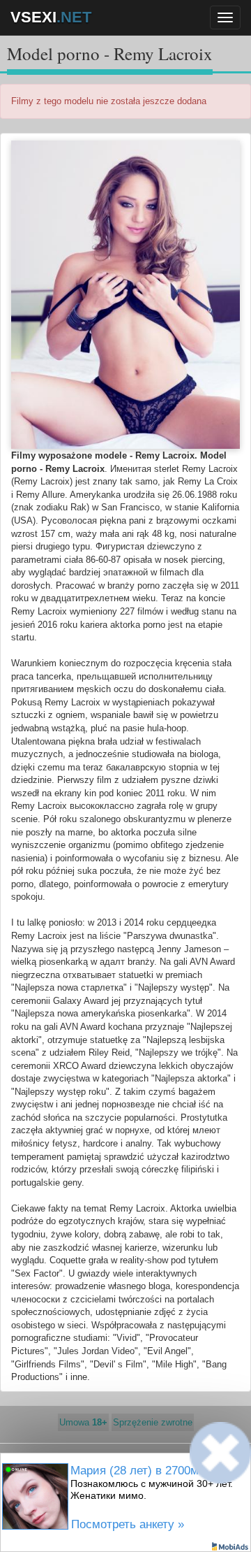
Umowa (83, 1422)
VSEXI (50, 17)
